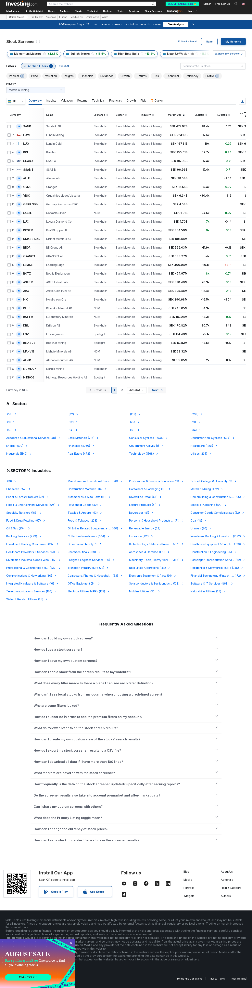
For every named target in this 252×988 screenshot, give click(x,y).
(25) (132, 422)
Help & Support (231, 887)
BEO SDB (29, 342)
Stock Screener (153, 11)
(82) (71, 414)
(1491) (202, 445)
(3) (8, 422)
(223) (82, 520)
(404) (86, 536)
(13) (193, 422)
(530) (14, 445)
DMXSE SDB (31, 239)
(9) (211, 481)
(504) (211, 437)
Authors (226, 895)
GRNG (27, 187)
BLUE (26, 308)
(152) (16, 489)
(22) (71, 422)
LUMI (26, 135)
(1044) (146, 437)
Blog (186, 871)
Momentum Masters (28, 53)
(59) (9, 430)
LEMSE (27, 265)
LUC (26, 221)
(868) (210, 583)
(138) (156, 583)
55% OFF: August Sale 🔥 (182, 4)
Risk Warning (239, 978)
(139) (147, 552)
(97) (23, 520)
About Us (227, 871)
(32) (215, 512)
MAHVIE (28, 351)
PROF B (28, 230)
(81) (139, 512)
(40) (83, 504)
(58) (9, 414)
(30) (199, 528)
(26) (95, 481)
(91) (150, 575)
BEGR (27, 247)
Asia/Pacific (92, 17)
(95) (216, 497)
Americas (51, 17)
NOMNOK (29, 368)
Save (209, 41)
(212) (139, 536)
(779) (21, 536)
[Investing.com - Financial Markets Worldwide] (21, 4)
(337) (31, 567)
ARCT (27, 291)
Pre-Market (37, 17)
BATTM (28, 316)
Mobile (187, 879)
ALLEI (27, 178)
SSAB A (28, 161)
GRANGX (29, 256)
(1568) (141, 453)
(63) (132, 430)
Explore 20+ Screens (227, 53)
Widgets (188, 895)
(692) (30, 544)
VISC (26, 195)
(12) (31, 560)
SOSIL (27, 213)
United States (16, 17)
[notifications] (236, 4)
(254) (16, 528)
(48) (31, 437)
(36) (148, 489)
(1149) (17, 453)
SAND (27, 126)
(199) (207, 504)
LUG (26, 143)
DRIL (26, 325)
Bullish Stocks (80, 53)
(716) (81, 437)
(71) (156, 520)
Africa (105, 17)
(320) (216, 544)
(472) (79, 453)
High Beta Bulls (128, 53)
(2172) (218, 536)
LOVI (26, 334)
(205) (31, 504)
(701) (154, 544)
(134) (147, 567)
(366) (156, 560)
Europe (63, 17)
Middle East (76, 17)
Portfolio (189, 887)
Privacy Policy (217, 978)
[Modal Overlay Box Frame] (37, 963)
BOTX (27, 273)
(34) (194, 430)
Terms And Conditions (189, 978)
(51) (143, 504)
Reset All (64, 66)
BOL (26, 152)
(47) (143, 497)
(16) (9, 481)
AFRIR (27, 360)
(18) (196, 520)
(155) (132, 414)
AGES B (28, 282)
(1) (144, 445)
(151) (87, 497)
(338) (215, 567)
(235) (199, 453)
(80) (29, 575)
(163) (22, 512)
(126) (29, 591)
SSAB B (28, 169)
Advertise (227, 879)
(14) (70, 430)
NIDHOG (28, 377)
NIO (25, 299)
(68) (144, 528)
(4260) (79, 445)
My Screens (233, 41)
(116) (89, 560)
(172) (218, 575)
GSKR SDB (30, 204)
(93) (83, 512)
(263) (194, 414)
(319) (82, 552)
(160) (95, 528)
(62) (216, 560)
